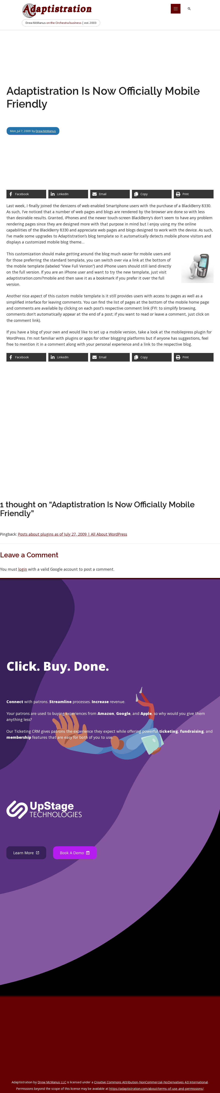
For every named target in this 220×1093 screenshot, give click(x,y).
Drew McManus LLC (52, 1082)
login (22, 569)
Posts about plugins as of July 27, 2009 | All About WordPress (72, 534)
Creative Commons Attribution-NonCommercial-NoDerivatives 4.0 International (151, 1082)
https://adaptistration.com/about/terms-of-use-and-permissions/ (156, 1088)
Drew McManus (46, 131)
